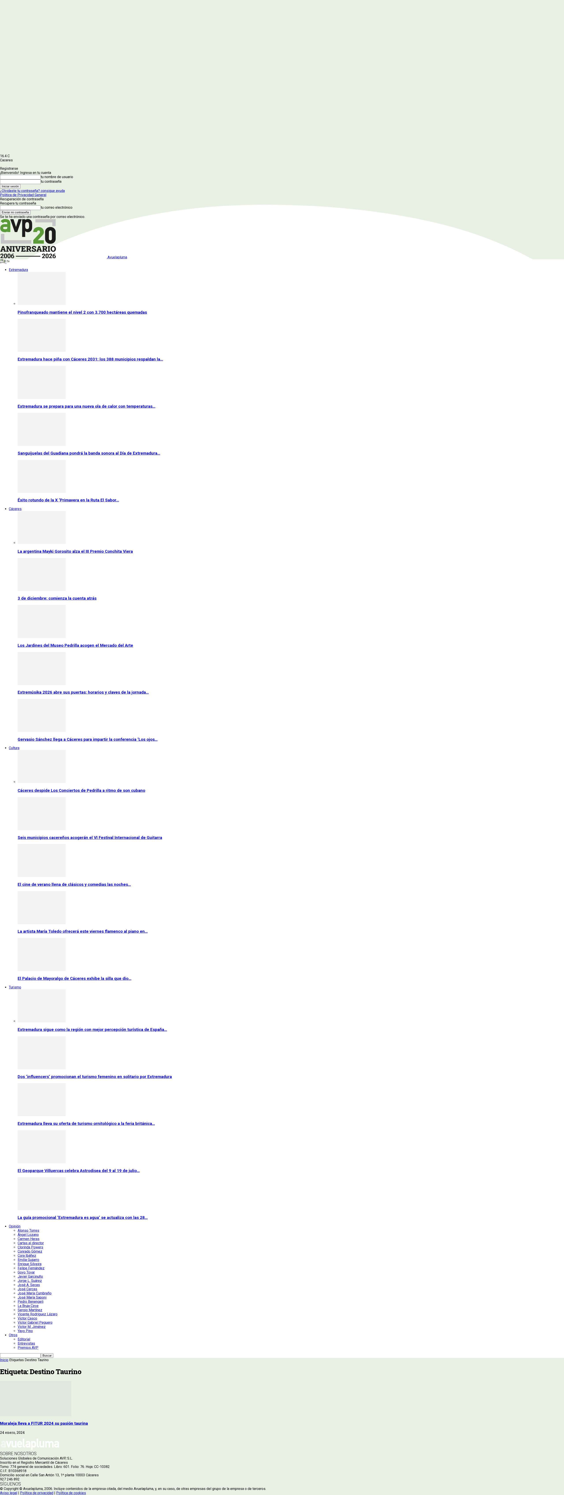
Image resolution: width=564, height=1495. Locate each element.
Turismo (15, 987)
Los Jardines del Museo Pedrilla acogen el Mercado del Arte (75, 645)
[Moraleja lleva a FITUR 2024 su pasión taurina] (35, 1415)
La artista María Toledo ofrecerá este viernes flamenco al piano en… (83, 931)
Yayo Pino (25, 1331)
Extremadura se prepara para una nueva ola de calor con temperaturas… (86, 406)
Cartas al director (31, 1243)
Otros (13, 1335)
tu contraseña (51, 181)
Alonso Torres (28, 1230)
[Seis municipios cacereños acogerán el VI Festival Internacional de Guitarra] (42, 829)
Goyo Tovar (26, 1272)
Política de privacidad (36, 1493)
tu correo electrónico (56, 207)
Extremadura (18, 270)
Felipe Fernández (31, 1268)
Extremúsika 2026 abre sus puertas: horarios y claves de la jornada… (83, 692)
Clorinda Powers (30, 1247)
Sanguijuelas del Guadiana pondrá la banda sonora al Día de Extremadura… (89, 453)
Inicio (4, 1360)
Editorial (24, 1339)
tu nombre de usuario (57, 177)
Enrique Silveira (29, 1264)
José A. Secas (29, 1285)
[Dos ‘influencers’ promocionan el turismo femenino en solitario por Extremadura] (42, 1068)
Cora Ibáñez (27, 1256)
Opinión (14, 1226)
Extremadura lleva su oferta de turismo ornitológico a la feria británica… (86, 1123)
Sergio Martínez (30, 1310)
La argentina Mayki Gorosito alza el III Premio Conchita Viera (75, 551)
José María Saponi (32, 1297)
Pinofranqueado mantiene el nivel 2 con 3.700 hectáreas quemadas (82, 312)
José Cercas (27, 1289)
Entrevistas (26, 1343)
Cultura (14, 748)
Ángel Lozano (28, 1235)
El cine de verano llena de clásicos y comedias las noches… (74, 884)
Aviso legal (8, 1493)
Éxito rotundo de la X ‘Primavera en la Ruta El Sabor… (68, 500)
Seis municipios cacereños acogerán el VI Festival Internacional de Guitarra (90, 837)
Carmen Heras (28, 1239)
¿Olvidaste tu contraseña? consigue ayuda (32, 191)
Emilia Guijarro (28, 1260)
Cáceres (15, 509)
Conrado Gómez (30, 1251)
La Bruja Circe (28, 1306)
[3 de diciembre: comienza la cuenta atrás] (42, 590)
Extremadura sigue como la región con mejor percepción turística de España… (92, 1029)
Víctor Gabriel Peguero (35, 1322)
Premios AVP (28, 1348)
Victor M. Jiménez (32, 1327)
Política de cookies (71, 1493)
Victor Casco (27, 1318)
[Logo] (3, 262)
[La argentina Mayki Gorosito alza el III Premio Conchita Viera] (42, 543)
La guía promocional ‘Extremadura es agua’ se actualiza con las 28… (83, 1217)
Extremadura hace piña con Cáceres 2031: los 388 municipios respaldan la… (90, 359)
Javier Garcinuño (30, 1276)
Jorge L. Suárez (30, 1281)
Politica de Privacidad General (23, 195)
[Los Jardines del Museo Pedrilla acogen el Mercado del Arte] (42, 637)
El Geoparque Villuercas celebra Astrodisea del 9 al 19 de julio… (79, 1170)
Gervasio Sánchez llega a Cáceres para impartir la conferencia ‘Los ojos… (88, 739)
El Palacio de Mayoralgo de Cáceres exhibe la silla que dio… (74, 978)
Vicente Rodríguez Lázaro (38, 1314)
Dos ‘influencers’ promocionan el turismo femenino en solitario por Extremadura (95, 1076)
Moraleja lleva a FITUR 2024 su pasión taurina (44, 1423)
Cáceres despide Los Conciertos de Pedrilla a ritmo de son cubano (81, 790)
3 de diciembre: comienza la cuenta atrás (57, 598)
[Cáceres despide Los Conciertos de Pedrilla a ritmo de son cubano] (42, 782)
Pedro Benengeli (30, 1302)
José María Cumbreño (35, 1293)
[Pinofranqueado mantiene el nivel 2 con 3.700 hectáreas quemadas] (42, 304)
